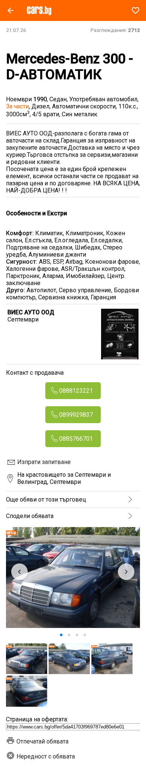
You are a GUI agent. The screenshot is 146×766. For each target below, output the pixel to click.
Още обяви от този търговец (46, 499)
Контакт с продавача (35, 372)
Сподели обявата (30, 516)
